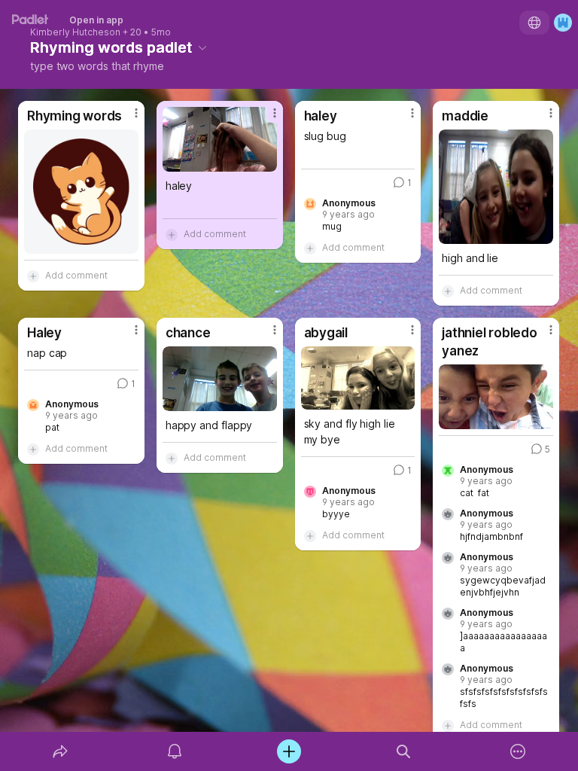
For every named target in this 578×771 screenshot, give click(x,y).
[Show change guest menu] (563, 23)
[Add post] (289, 751)
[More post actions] (126, 119)
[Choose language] (534, 23)
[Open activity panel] (175, 751)
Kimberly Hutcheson (75, 32)
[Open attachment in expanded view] (81, 192)
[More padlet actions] (518, 751)
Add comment (76, 275)
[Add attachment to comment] (33, 276)
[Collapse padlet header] (202, 47)
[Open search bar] (403, 751)
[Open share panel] (60, 751)
